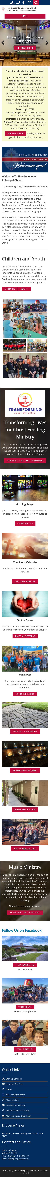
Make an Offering (25, 636)
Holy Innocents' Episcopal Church (21, 7)
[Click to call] (18, 2)
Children (10, 288)
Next (46, 43)
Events (9, 1089)
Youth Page (25, 1007)
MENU (25, 16)
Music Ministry (12, 1100)
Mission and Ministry (15, 1105)
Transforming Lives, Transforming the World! (21, 10)
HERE (31, 109)
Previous (4, 43)
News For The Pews (14, 1084)
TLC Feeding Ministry (15, 1094)
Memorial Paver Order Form (18, 1116)
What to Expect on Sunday (17, 1110)
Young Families (25, 1049)
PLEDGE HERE (25, 48)
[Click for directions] (12, 2)
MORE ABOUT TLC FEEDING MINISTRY (25, 460)
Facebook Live (15, 133)
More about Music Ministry (25, 912)
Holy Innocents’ (25, 964)
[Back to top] (44, 1173)
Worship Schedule (14, 1079)
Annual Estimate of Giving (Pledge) (25, 39)
